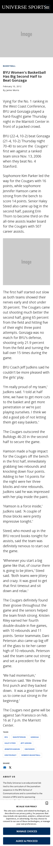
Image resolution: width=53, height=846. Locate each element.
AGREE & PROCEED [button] (27, 841)
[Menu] (47, 7)
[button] (47, 803)
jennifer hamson (12, 749)
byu (6, 737)
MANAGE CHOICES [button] (26, 831)
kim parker (29, 749)
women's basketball (30, 755)
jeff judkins (26, 743)
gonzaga (35, 737)
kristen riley (10, 755)
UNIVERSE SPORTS (24, 7)
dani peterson (19, 737)
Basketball (9, 66)
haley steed (10, 743)
